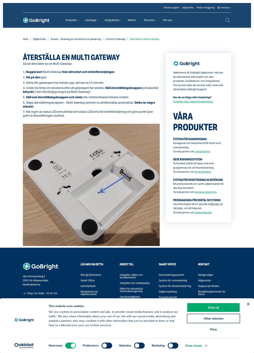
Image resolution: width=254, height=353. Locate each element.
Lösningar (91, 20)
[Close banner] (248, 304)
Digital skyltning (168, 291)
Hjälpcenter (39, 39)
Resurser (149, 20)
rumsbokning (202, 151)
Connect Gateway (115, 39)
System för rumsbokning (173, 280)
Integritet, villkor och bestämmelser (131, 276)
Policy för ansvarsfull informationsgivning (131, 290)
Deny (213, 329)
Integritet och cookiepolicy (135, 283)
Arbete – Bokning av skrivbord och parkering (76, 39)
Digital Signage (203, 212)
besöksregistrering (205, 192)
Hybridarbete (88, 286)
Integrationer (112, 20)
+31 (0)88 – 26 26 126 (45, 293)
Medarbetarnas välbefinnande (89, 293)
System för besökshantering (175, 286)
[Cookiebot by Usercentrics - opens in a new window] (24, 346)
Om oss (167, 20)
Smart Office (88, 280)
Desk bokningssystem (171, 275)
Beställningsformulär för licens (211, 293)
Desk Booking (203, 171)
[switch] (107, 346)
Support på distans (208, 286)
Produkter (71, 20)
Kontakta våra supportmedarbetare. (193, 101)
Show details (193, 345)
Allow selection (214, 318)
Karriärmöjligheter (130, 297)
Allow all (213, 307)
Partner (132, 20)
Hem (25, 39)
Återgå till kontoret (91, 275)
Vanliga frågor (205, 275)
